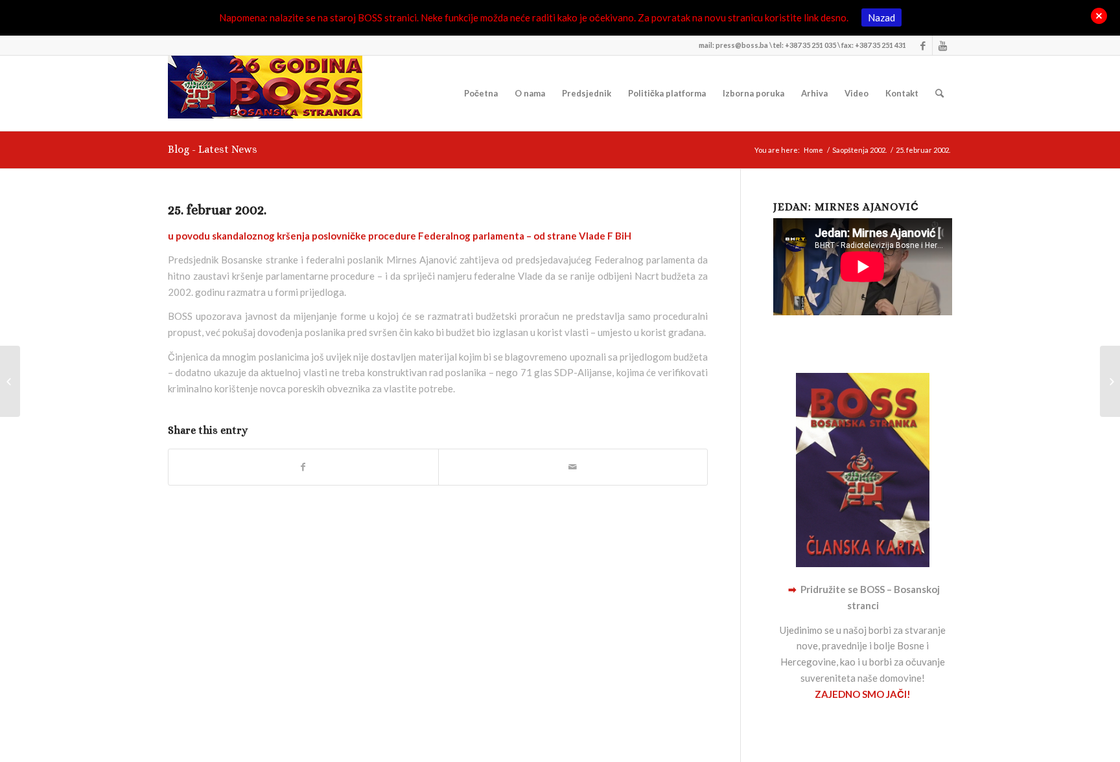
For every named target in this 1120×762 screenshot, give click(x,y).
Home (813, 150)
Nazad (881, 17)
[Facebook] (922, 45)
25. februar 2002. (217, 210)
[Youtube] (942, 45)
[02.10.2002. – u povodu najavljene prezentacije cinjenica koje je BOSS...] (10, 381)
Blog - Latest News (212, 149)
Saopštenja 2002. (859, 150)
